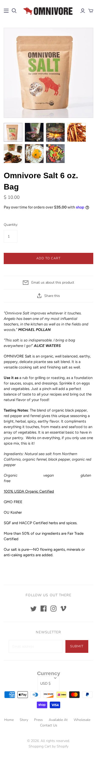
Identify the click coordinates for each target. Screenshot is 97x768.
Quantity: (11, 224)
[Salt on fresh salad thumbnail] (55, 153)
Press (38, 719)
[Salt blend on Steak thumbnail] (34, 132)
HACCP (25, 523)
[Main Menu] (6, 10)
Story (24, 719)
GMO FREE (13, 502)
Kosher (16, 512)
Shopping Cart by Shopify (48, 746)
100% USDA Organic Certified (29, 491)
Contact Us (48, 725)
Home (9, 719)
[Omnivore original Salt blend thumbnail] (13, 132)
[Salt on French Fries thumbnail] (76, 132)
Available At (58, 719)
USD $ (45, 683)
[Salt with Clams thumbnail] (55, 132)
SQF (7, 523)
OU (7, 512)
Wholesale (82, 719)
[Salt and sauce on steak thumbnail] (13, 153)
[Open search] (14, 10)
